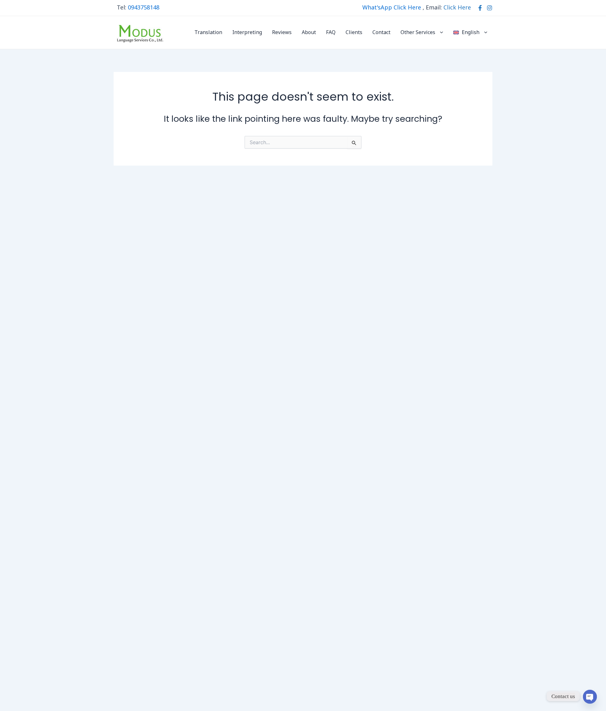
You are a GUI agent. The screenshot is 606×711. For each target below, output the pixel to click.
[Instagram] (489, 8)
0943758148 (143, 7)
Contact (381, 32)
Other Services (418, 32)
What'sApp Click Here (391, 7)
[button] (440, 32)
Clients (354, 32)
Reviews (282, 32)
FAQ (331, 32)
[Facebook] (480, 8)
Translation (208, 32)
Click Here (457, 7)
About (309, 32)
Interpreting (247, 32)
